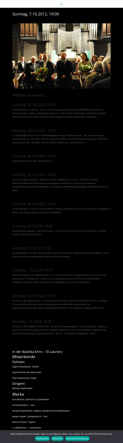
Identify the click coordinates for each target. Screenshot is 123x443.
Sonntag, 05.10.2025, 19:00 (33, 203)
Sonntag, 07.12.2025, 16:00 (33, 174)
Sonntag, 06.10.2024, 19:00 (33, 295)
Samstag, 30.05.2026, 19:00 (34, 130)
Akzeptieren (42, 438)
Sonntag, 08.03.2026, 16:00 (33, 156)
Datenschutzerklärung (77, 438)
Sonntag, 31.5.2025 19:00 (32, 226)
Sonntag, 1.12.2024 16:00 (32, 270)
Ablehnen (57, 438)
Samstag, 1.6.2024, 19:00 (32, 321)
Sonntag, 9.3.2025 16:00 (31, 248)
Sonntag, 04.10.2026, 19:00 (33, 104)
